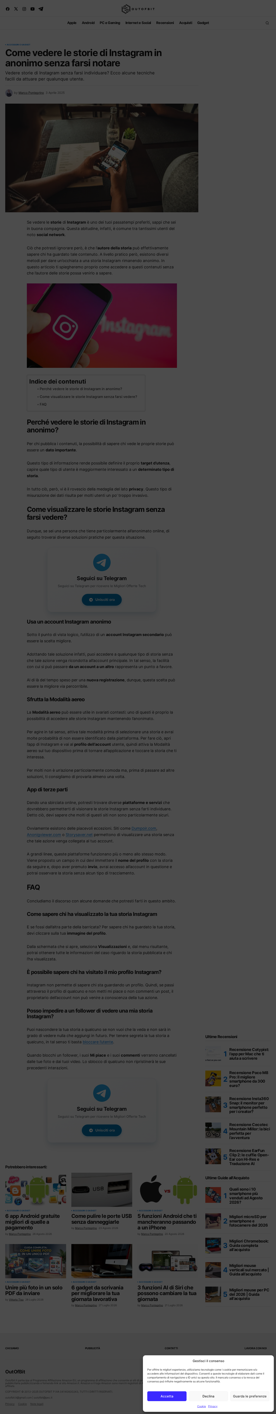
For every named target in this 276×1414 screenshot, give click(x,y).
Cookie (201, 1406)
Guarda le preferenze (250, 1396)
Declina (208, 1396)
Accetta (167, 1396)
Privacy (213, 1406)
